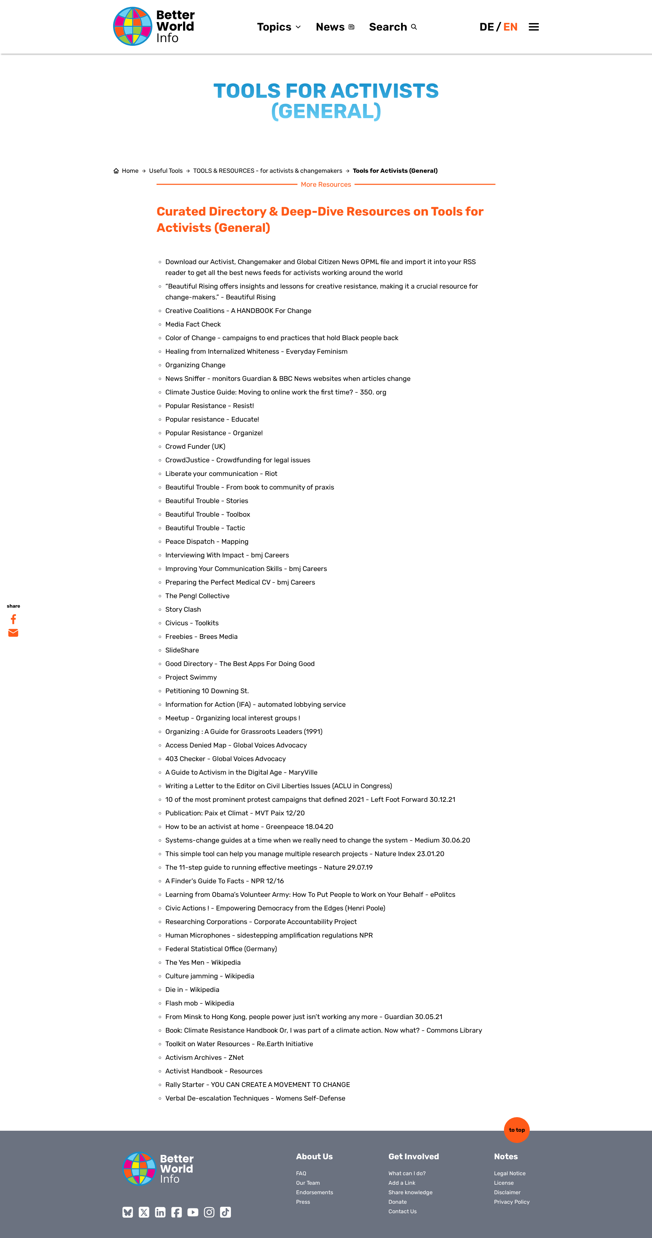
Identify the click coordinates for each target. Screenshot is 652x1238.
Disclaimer (507, 1192)
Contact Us (402, 1211)
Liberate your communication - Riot (221, 473)
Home (130, 170)
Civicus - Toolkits (192, 623)
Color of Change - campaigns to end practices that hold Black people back (281, 338)
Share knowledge (410, 1192)
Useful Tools (166, 170)
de (486, 26)
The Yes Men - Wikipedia (203, 962)
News (330, 26)
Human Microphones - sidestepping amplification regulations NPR (269, 935)
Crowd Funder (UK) (195, 446)
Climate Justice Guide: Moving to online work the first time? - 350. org (275, 392)
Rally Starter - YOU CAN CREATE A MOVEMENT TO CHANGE (257, 1084)
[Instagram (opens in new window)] (209, 1212)
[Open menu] (534, 27)
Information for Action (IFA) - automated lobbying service (255, 704)
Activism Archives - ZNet (204, 1057)
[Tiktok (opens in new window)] (225, 1212)
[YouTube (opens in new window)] (192, 1212)
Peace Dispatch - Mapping (207, 541)
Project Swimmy (191, 677)
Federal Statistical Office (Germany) (221, 949)
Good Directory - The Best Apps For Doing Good (240, 664)
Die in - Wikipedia (192, 989)
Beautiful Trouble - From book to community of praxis (249, 487)
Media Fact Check (193, 324)
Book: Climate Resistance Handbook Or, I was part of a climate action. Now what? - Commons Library (323, 1030)
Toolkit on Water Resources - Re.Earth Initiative (239, 1044)
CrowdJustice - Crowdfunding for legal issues (237, 460)
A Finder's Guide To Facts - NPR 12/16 (224, 881)
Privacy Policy (512, 1202)
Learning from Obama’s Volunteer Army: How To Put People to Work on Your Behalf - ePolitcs (310, 894)
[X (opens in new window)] (144, 1212)
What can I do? (407, 1173)
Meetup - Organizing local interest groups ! (232, 718)
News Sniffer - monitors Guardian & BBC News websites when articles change (288, 378)
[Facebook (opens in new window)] (176, 1212)
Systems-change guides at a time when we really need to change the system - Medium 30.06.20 (317, 840)
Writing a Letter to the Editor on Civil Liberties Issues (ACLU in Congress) (278, 786)
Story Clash (183, 609)
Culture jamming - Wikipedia (209, 976)
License (504, 1183)
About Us (314, 1156)
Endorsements (314, 1192)
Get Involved (413, 1156)
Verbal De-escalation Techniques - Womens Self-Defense (255, 1098)
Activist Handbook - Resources (213, 1071)
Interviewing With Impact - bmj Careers (227, 555)
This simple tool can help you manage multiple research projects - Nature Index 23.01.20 (305, 854)
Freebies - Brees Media (201, 636)
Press (303, 1202)
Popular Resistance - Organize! (214, 433)
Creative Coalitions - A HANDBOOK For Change (238, 311)
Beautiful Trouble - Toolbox (207, 514)
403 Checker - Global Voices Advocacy (225, 759)
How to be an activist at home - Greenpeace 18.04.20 (249, 827)
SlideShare (182, 650)
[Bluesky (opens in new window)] (127, 1212)
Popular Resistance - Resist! (209, 406)
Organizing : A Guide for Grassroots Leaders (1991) (244, 731)
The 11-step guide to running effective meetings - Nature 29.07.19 (269, 867)
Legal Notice (510, 1173)
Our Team (308, 1183)
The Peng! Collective (197, 596)
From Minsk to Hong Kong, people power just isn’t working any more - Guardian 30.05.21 (303, 1017)
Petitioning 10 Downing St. (207, 691)
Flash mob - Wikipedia (199, 1003)
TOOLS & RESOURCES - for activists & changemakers (267, 170)
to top (517, 1130)
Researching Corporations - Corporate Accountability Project (261, 922)
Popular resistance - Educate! (212, 419)
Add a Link (401, 1183)
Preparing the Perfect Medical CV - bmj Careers (240, 582)
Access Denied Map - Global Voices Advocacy (236, 745)
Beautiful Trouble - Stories (206, 501)
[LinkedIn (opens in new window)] (160, 1212)
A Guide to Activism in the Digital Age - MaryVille (241, 772)
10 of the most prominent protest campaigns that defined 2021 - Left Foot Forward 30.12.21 (310, 799)
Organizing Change (195, 365)
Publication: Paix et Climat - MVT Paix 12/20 (235, 813)
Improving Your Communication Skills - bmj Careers (246, 569)
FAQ (301, 1173)
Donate (397, 1202)
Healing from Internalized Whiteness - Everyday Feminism (256, 351)
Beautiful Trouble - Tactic (205, 528)
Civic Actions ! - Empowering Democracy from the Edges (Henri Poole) (275, 908)
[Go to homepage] (154, 26)
